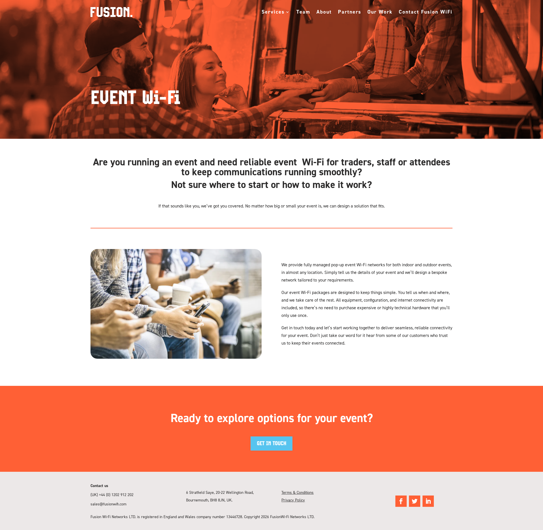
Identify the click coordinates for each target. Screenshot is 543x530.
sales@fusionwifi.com (108, 503)
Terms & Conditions (297, 492)
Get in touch (271, 443)
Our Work (380, 11)
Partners (349, 11)
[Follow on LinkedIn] (428, 501)
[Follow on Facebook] (401, 501)
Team (303, 11)
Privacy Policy (293, 499)
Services (273, 11)
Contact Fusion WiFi (426, 11)
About (324, 11)
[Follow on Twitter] (414, 501)
